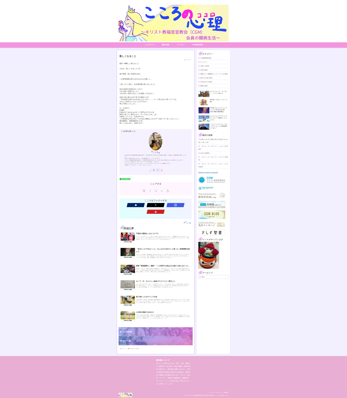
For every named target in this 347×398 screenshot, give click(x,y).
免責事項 (226, 392)
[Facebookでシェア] (149, 190)
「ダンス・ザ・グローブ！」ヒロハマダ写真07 (213, 147)
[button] (167, 190)
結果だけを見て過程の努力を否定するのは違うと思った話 (213, 141)
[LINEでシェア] (161, 190)
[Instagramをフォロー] (157, 170)
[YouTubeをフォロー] (161, 170)
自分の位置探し (205, 153)
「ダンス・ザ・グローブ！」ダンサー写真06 (213, 158)
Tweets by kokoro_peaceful (208, 172)
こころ (155, 152)
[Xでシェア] (143, 190)
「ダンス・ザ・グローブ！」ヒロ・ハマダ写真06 (213, 165)
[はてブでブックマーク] (155, 190)
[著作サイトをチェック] (149, 170)
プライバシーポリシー (215, 392)
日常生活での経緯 (125, 179)
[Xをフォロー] (153, 170)
